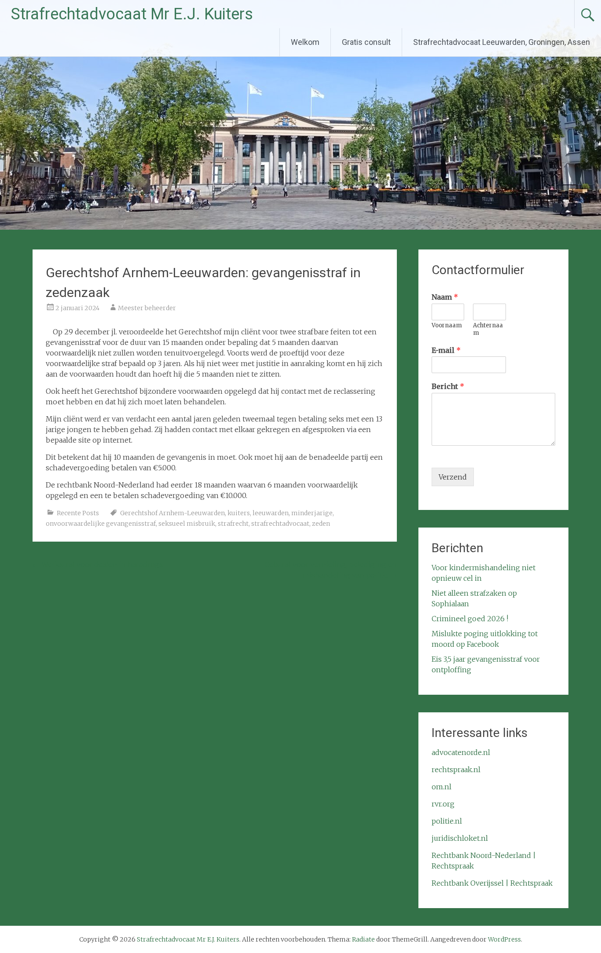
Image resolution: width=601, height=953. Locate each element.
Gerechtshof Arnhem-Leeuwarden (172, 513)
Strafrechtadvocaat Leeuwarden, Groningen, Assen (501, 42)
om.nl (441, 786)
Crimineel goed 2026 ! (470, 618)
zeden (321, 524)
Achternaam (488, 329)
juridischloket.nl (460, 838)
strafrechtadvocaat (280, 524)
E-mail (446, 350)
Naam (445, 297)
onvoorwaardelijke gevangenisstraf (101, 524)
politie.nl (447, 821)
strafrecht (233, 524)
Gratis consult (366, 42)
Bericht (448, 386)
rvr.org (443, 803)
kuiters (238, 513)
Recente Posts (78, 513)
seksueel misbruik (186, 524)
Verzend (453, 477)
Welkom (305, 42)
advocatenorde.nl (461, 752)
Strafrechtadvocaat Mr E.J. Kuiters (132, 14)
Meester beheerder (147, 308)
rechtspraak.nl (456, 769)
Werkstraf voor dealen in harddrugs (98, 564)
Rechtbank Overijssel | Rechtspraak (492, 883)
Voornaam (447, 325)
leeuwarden (271, 513)
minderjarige (312, 513)
